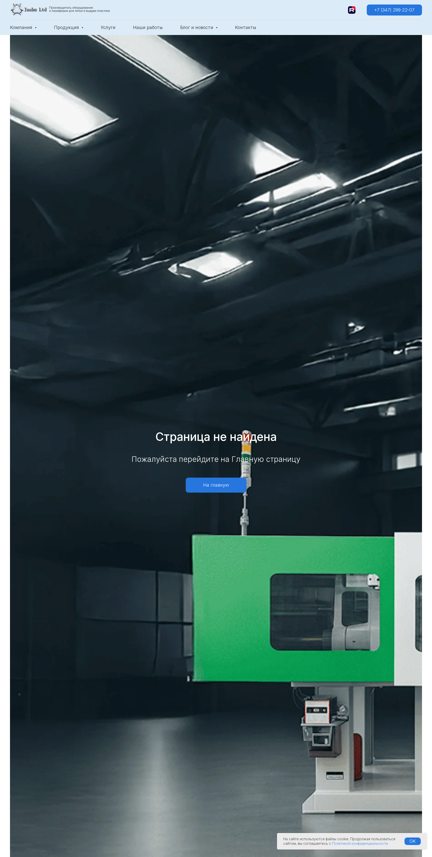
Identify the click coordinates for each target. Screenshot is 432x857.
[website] (352, 10)
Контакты (245, 27)
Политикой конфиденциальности (360, 843)
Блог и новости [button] (197, 27)
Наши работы (148, 27)
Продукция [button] (67, 27)
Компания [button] (22, 27)
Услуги (108, 27)
